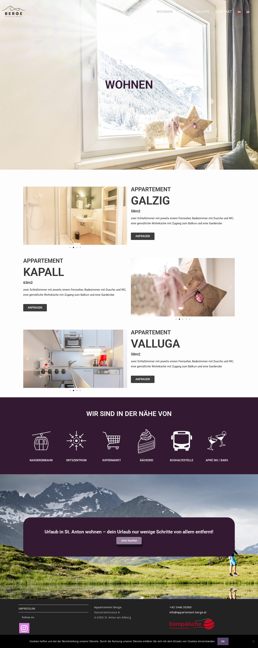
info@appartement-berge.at (188, 612)
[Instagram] (24, 628)
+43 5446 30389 (181, 607)
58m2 (135, 211)
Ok (223, 641)
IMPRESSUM (27, 608)
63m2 (28, 282)
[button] (27, 215)
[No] (253, 641)
